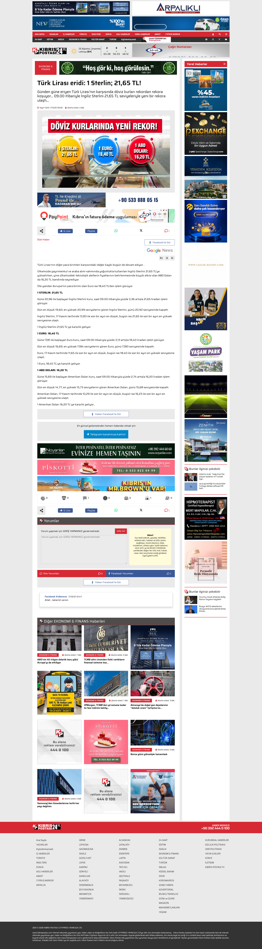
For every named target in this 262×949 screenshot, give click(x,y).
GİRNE (82, 840)
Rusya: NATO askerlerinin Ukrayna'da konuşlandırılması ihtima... (212, 609)
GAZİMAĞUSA (86, 849)
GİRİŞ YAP (121, 531)
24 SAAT (38, 39)
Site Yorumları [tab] (51, 573)
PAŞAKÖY (124, 880)
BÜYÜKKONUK (86, 889)
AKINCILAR (84, 876)
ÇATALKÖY (124, 844)
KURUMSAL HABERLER (217, 840)
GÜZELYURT (85, 858)
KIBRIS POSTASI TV (214, 867)
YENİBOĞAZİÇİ (126, 898)
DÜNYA (108, 34)
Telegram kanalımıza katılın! (108, 434)
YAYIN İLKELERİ (213, 853)
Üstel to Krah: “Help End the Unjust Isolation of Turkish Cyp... (211, 476)
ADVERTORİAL (166, 889)
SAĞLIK (61, 39)
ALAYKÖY (84, 880)
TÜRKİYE (83, 34)
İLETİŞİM (209, 862)
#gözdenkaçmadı (128, 39)
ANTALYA (41, 885)
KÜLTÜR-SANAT (98, 39)
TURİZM (112, 39)
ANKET (158, 34)
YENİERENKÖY (86, 898)
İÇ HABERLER (68, 34)
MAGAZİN (164, 903)
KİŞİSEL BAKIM (166, 871)
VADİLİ (122, 871)
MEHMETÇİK (85, 894)
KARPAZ (83, 867)
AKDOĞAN (124, 862)
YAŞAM (162, 912)
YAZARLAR (53, 34)
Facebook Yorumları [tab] (122, 573)
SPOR (162, 876)
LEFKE (82, 862)
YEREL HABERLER (142, 34)
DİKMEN (123, 849)
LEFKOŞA (84, 844)
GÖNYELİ (83, 871)
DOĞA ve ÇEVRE (167, 898)
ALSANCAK (124, 840)
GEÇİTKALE (124, 876)
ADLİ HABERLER (123, 34)
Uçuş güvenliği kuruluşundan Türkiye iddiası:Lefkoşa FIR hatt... (212, 486)
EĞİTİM (50, 39)
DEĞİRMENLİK (86, 885)
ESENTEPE (124, 853)
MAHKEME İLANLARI (169, 907)
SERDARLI (124, 894)
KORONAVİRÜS (166, 880)
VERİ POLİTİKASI (213, 849)
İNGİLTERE (96, 34)
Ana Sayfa (41, 840)
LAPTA (122, 858)
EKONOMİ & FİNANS (78, 39)
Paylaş (91, 231)
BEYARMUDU (126, 885)
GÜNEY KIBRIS (166, 885)
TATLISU (123, 867)
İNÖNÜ (122, 889)
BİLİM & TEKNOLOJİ (168, 894)
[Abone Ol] (159, 250)
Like (67, 231)
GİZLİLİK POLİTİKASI (215, 844)
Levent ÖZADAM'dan (157, 39)
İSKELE (82, 853)
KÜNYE (208, 858)
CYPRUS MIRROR (172, 34)
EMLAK (162, 867)
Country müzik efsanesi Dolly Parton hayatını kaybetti (212, 598)
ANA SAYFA (39, 34)
